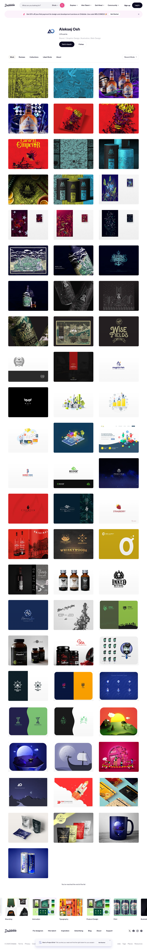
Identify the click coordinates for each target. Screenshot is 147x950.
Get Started (114, 14)
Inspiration (65, 931)
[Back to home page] (10, 5)
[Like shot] (44, 94)
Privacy (27, 944)
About (99, 931)
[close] (138, 14)
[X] (130, 931)
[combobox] (35, 5)
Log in (137, 5)
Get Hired (98, 5)
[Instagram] (137, 931)
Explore (73, 5)
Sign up (127, 5)
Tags (124, 944)
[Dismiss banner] (110, 940)
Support (109, 931)
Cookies (35, 944)
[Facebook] (134, 931)
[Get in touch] (35, 94)
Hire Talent (85, 5)
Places (130, 944)
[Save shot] (39, 94)
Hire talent (52, 931)
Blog (90, 931)
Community (112, 5)
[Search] (62, 5)
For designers (38, 931)
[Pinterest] (141, 931)
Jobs (119, 944)
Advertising (78, 931)
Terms (20, 944)
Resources (138, 944)
